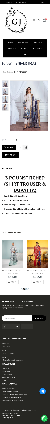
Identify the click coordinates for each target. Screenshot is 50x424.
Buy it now (10, 155)
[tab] (25, 168)
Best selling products (9, 271)
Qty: (4, 140)
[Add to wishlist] (19, 147)
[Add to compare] (25, 147)
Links (43, 2)
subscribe (39, 318)
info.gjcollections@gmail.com (12, 360)
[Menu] (34, 20)
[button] (22, 289)
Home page (21, 271)
